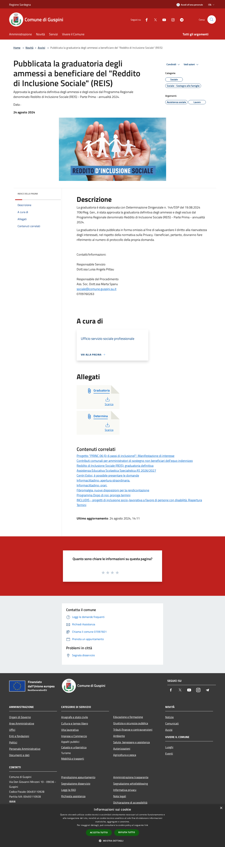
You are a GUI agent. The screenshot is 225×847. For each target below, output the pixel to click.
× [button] (221, 808)
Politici (13, 742)
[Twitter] (154, 19)
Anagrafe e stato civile (74, 717)
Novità (29, 48)
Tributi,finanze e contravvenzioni (132, 729)
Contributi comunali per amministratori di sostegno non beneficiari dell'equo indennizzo (135, 460)
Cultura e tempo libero (74, 723)
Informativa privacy (124, 790)
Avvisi (41, 48)
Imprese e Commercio (74, 736)
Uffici (12, 730)
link (146, 825)
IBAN (12, 801)
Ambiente (119, 736)
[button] (112, 841)
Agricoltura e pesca (124, 755)
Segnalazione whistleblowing (130, 783)
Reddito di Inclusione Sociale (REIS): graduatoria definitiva (115, 465)
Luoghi (169, 747)
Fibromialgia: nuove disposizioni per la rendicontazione (113, 490)
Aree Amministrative (21, 723)
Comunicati (172, 723)
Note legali (119, 796)
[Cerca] (211, 19)
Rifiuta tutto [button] (126, 832)
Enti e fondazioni (19, 736)
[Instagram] (171, 19)
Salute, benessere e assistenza (131, 742)
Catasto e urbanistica (73, 747)
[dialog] (112, 825)
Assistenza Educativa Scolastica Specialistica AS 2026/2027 (116, 470)
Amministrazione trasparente (130, 777)
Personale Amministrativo (24, 749)
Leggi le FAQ (68, 790)
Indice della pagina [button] (28, 193)
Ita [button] (209, 5)
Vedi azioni (189, 64)
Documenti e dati (19, 755)
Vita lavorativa (70, 730)
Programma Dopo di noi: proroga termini (103, 495)
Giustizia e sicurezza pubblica (130, 723)
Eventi (169, 753)
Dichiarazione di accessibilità (130, 802)
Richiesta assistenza (73, 796)
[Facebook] (145, 19)
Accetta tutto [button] (99, 832)
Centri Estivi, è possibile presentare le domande (108, 475)
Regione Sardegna (20, 4)
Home (16, 48)
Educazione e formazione (128, 717)
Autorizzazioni (121, 748)
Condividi (171, 64)
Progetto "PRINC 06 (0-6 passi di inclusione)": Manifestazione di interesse (125, 455)
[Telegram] (180, 19)
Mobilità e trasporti (72, 758)
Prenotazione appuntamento (78, 777)
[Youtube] (162, 19)
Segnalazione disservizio (75, 783)
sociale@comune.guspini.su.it (96, 289)
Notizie (169, 717)
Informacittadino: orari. (92, 485)
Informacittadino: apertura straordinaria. (103, 480)
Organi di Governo (20, 717)
